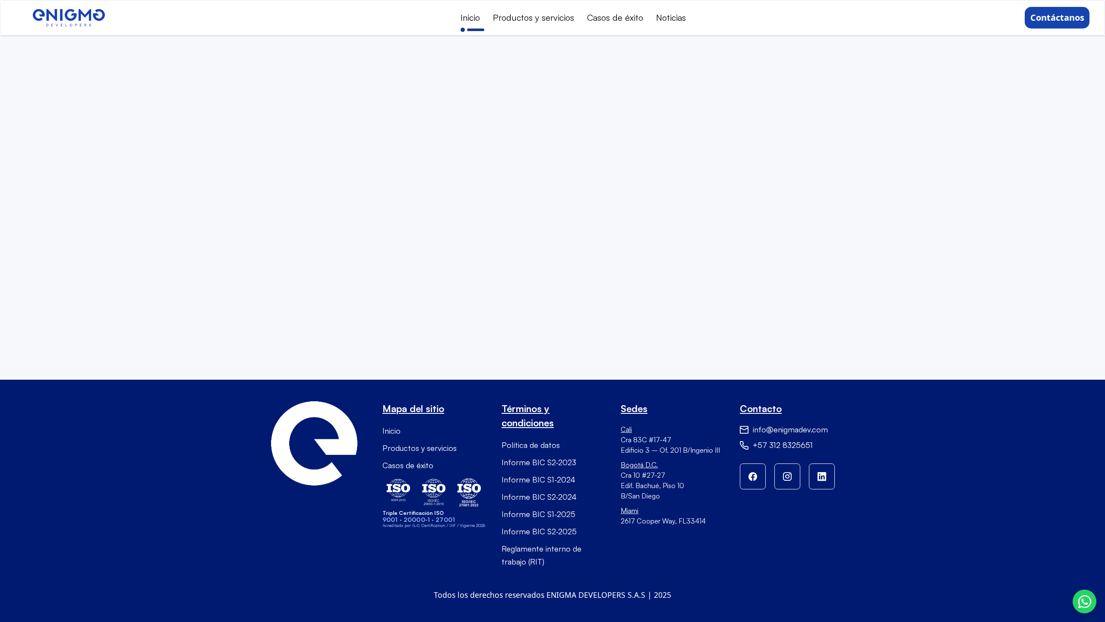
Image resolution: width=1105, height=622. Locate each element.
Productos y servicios (533, 17)
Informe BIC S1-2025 (538, 514)
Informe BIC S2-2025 (539, 531)
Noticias (671, 17)
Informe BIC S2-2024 (539, 496)
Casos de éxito (615, 17)
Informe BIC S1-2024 (538, 479)
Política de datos (531, 445)
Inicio (470, 17)
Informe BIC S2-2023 (539, 462)
